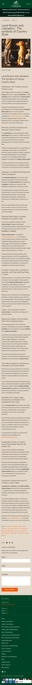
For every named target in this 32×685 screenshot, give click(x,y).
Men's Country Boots (7, 621)
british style (13, 533)
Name (4, 557)
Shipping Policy (6, 662)
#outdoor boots (23, 528)
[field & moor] (16, 4)
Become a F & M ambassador (9, 656)
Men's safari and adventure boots (10, 627)
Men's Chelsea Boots (7, 632)
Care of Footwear (6, 648)
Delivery (4, 654)
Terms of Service (6, 665)
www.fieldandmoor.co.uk (17, 116)
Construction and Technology (9, 646)
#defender (14, 526)
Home (3, 618)
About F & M (5, 643)
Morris (6, 610)
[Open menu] (3, 4)
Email (4, 566)
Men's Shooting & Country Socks (10, 637)
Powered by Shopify (18, 676)
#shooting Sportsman (7, 531)
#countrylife (7, 526)
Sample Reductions (7, 640)
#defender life (22, 526)
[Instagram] (5, 672)
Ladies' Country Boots (7, 624)
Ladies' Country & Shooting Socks (11, 635)
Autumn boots (5, 533)
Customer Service (6, 651)
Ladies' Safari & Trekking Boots (10, 629)
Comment (5, 574)
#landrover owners (13, 528)
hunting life (20, 533)
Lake (7, 613)
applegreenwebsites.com (8, 604)
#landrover (4, 528)
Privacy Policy (5, 667)
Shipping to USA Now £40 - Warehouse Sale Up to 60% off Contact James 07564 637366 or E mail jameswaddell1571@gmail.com (16, 12)
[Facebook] (2, 672)
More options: (5, 598)
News (3, 659)
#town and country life (20, 531)
